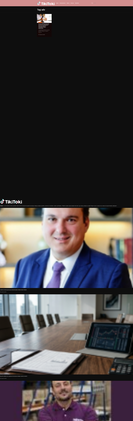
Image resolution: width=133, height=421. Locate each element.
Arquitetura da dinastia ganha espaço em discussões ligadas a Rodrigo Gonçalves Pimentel (13, 289)
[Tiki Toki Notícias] (46, 3)
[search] (92, 3)
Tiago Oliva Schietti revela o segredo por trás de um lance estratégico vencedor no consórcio (13, 376)
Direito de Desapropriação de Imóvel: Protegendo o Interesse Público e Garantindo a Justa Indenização (43, 26)
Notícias (40, 22)
